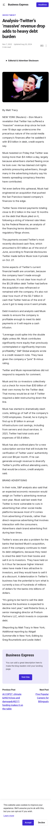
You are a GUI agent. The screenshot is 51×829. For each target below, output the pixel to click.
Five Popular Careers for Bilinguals (42, 698)
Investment (9, 15)
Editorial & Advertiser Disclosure (23, 60)
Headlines (42, 5)
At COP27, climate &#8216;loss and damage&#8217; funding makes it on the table (12, 701)
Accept (28, 822)
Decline (41, 822)
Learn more (9, 815)
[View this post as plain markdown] (42, 45)
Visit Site (25, 677)
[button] (4, 5)
